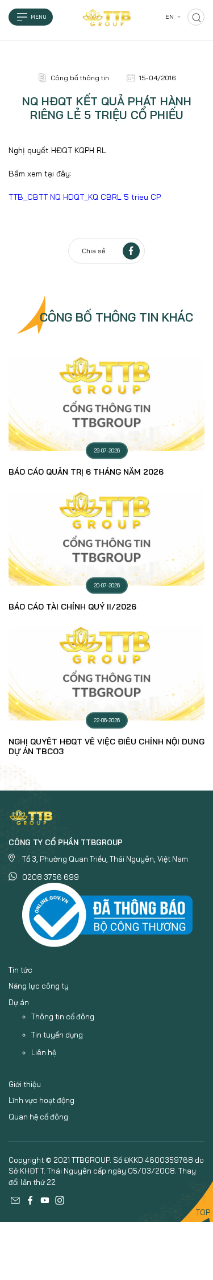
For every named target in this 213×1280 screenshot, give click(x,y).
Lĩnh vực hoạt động (41, 1100)
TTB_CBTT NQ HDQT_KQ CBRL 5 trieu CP (85, 197)
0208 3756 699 (50, 877)
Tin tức (20, 969)
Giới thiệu (25, 1084)
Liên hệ (43, 1052)
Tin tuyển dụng (57, 1034)
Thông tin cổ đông (62, 1016)
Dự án (19, 1002)
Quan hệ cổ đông (38, 1116)
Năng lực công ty (39, 985)
